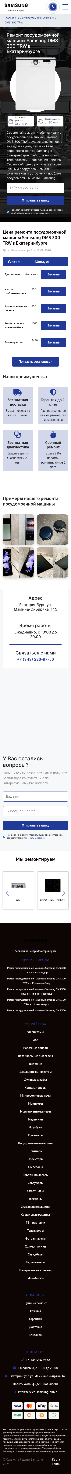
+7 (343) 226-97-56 (35, 659)
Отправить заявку (35, 200)
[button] (7, 893)
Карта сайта (56, 1462)
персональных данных (41, 213)
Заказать (54, 274)
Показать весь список (35, 362)
